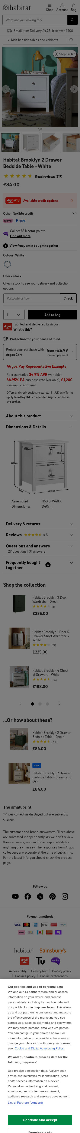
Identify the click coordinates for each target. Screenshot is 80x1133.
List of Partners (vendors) (25, 1102)
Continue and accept (40, 1120)
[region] (40, 1056)
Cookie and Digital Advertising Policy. (39, 1048)
